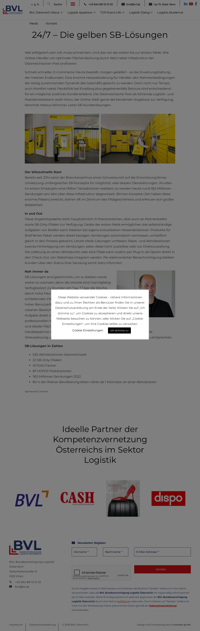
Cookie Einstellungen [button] (87, 330)
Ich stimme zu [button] (119, 330)
